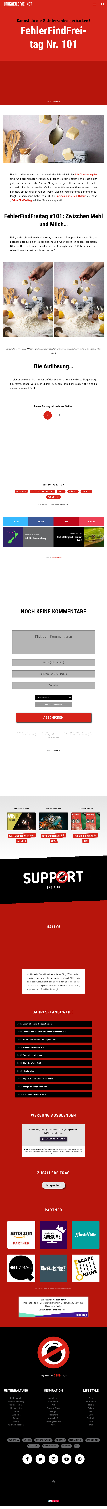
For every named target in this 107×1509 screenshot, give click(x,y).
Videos (53, 1424)
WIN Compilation (16, 1424)
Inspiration (53, 1390)
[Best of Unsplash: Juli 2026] (53, 828)
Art (53, 1404)
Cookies (66, 1446)
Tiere (91, 1421)
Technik (90, 1418)
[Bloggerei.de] (53, 1500)
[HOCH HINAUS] (53, 1481)
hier (40, 735)
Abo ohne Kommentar (53, 704)
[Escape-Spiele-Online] (85, 1268)
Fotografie (53, 1414)
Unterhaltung (16, 1390)
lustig (16, 1421)
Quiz (61, 491)
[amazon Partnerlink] (21, 1234)
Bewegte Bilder (53, 1408)
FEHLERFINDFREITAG (85, 808)
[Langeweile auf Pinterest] (79, 1459)
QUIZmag (21, 491)
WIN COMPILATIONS (21, 808)
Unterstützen (43, 1440)
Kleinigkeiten (16, 1408)
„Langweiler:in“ (71, 1129)
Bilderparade (16, 1398)
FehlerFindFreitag (21, 200)
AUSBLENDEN (56, 101)
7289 (57, 1375)
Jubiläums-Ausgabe (86, 174)
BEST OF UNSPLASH (53, 808)
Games (16, 1418)
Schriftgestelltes (53, 1421)
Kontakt (60, 1440)
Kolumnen (91, 1401)
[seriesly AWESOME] (53, 1234)
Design (53, 1411)
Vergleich (53, 497)
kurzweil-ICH (53, 1418)
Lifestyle (91, 1390)
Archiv (27, 1440)
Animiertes (53, 1398)
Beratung (33, 1446)
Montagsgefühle (16, 1404)
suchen (86, 491)
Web (91, 1424)
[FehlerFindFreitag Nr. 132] (85, 828)
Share (41, 521)
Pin (66, 521)
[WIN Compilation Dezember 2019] (21, 828)
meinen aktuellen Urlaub (71, 196)
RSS (77, 1446)
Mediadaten (75, 1440)
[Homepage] (20, 4)
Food (91, 1398)
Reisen (91, 1408)
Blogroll (14, 1440)
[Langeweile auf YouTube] (66, 1459)
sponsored (93, 1440)
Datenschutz (50, 1446)
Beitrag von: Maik (53, 485)
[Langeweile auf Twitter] (40, 1459)
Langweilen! (53, 1185)
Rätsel (73, 491)
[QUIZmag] (21, 1268)
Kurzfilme (16, 1414)
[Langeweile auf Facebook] (27, 1459)
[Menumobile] (94, 4)
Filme (16, 1411)
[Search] (103, 4)
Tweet (16, 521)
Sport (90, 1411)
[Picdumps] (53, 1268)
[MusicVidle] (85, 1234)
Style (91, 1414)
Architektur (53, 1401)
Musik (91, 1404)
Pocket (91, 521)
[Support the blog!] (53, 879)
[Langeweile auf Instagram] (53, 1459)
